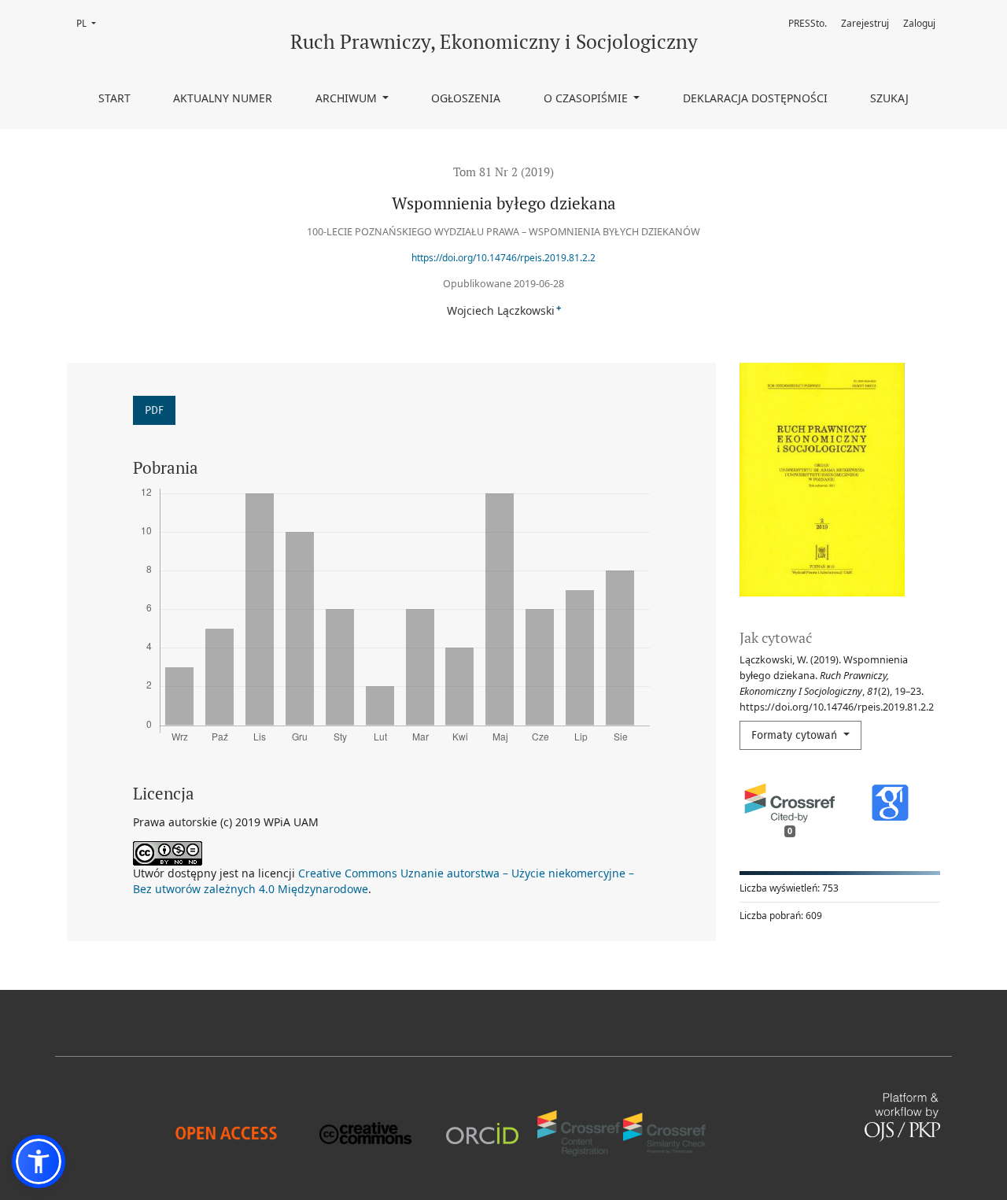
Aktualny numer (222, 97)
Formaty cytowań (795, 735)
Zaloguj (919, 23)
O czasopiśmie (587, 97)
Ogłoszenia (465, 97)
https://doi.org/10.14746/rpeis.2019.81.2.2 (503, 257)
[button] (38, 1161)
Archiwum (347, 97)
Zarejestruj (865, 23)
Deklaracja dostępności (755, 97)
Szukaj (889, 97)
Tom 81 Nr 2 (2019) (503, 171)
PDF (154, 410)
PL (91, 23)
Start (114, 97)
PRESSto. (807, 23)
